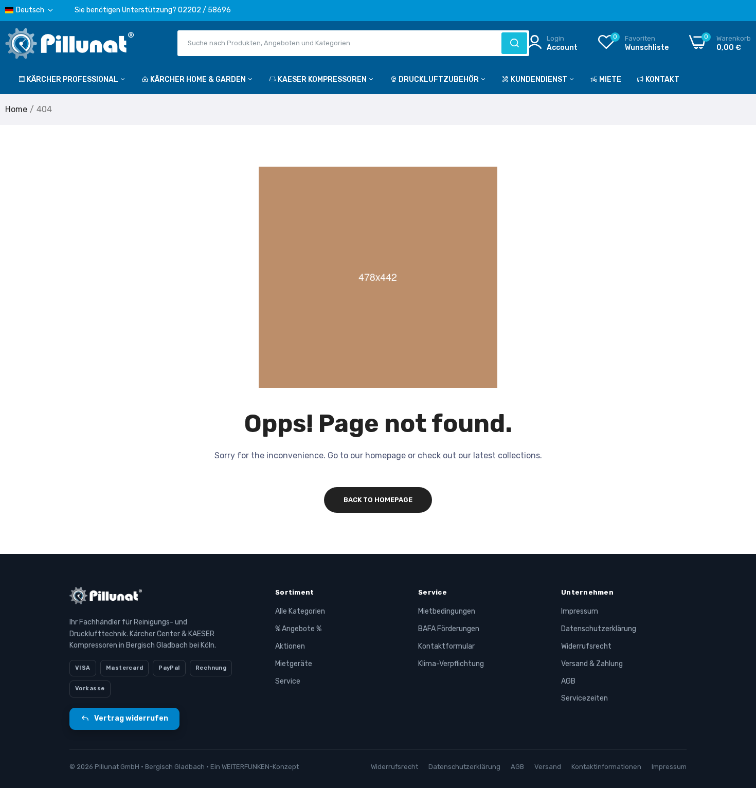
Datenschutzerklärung (598, 628)
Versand (547, 767)
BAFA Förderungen (448, 628)
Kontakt (662, 79)
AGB (568, 681)
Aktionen (290, 646)
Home (16, 109)
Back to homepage (378, 500)
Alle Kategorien (300, 611)
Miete (610, 79)
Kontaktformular (446, 646)
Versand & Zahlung (592, 663)
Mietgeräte (293, 663)
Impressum (579, 611)
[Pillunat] (69, 45)
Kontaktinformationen (606, 767)
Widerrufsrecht (586, 646)
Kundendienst (540, 79)
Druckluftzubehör (439, 79)
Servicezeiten (584, 698)
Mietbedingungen (446, 611)
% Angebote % (298, 628)
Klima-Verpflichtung (451, 663)
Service (287, 681)
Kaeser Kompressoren (323, 79)
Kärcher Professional (73, 79)
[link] (735, 713)
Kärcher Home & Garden (198, 79)
